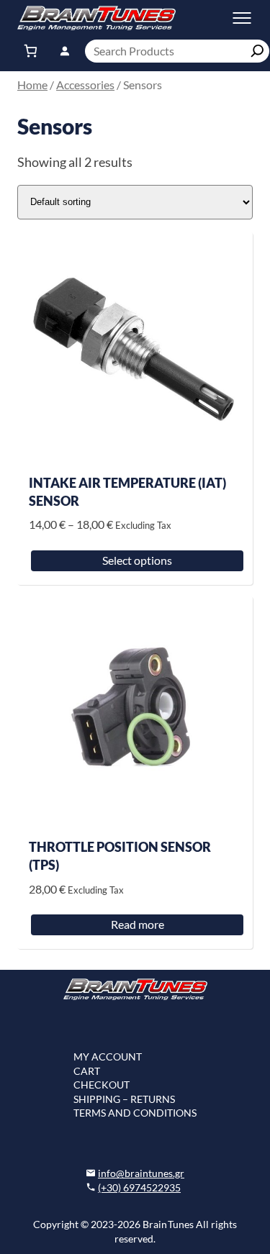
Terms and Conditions (135, 1113)
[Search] (257, 51)
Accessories (85, 84)
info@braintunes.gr (141, 1173)
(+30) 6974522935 (139, 1187)
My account (107, 1056)
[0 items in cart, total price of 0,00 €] (30, 51)
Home (32, 84)
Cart (86, 1071)
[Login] (64, 50)
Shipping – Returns (124, 1099)
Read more (137, 924)
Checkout (101, 1084)
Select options (137, 560)
